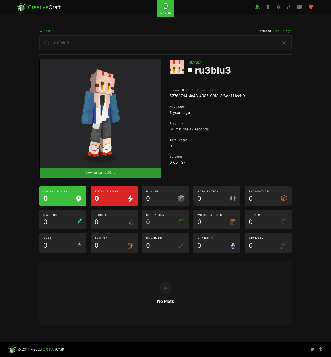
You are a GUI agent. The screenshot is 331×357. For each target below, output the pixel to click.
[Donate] (310, 7)
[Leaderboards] (268, 7)
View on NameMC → (100, 172)
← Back (45, 31)
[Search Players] (257, 7)
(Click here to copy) (204, 90)
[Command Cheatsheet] (278, 7)
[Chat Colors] (288, 7)
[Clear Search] (284, 43)
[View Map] (299, 7)
